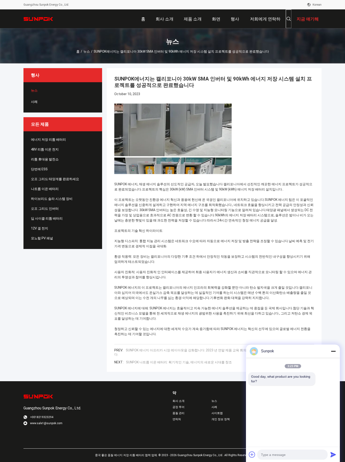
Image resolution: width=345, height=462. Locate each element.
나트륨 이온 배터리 (45, 189)
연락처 (176, 419)
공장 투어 (178, 407)
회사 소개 (178, 401)
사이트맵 (217, 413)
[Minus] (333, 351)
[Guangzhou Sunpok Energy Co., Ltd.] (38, 19)
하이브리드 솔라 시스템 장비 (52, 199)
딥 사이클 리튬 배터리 (47, 218)
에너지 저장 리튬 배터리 (48, 139)
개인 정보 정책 (220, 419)
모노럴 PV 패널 (42, 238)
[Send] (333, 454)
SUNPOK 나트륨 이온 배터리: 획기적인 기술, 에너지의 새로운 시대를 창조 (179, 362)
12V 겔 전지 (39, 228)
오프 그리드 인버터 (45, 208)
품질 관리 (178, 413)
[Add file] (252, 454)
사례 (34, 102)
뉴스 (86, 51)
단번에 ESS (39, 169)
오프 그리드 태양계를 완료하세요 (55, 179)
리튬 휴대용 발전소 (45, 159)
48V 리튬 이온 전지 (45, 149)
